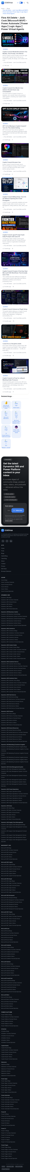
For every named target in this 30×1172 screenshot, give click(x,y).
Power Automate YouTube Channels (10, 1099)
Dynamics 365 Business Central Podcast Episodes (13, 625)
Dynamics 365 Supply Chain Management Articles (13, 835)
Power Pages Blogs (6, 1147)
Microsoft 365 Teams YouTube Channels (11, 916)
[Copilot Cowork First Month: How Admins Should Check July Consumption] (15, 76)
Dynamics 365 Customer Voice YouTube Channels (14, 682)
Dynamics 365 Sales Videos (8, 817)
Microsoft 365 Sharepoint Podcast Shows (11, 902)
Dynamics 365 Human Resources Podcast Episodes (14, 741)
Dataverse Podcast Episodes (8, 1075)
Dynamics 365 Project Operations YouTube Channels (14, 793)
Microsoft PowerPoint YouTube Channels (11, 982)
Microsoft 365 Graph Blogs (8, 881)
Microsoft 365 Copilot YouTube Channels (11, 866)
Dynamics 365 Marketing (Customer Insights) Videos (14, 759)
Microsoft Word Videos (7, 1006)
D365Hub (9, 3)
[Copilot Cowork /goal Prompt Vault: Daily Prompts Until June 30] (15, 223)
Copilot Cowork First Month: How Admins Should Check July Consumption (13, 89)
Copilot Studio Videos (6, 1056)
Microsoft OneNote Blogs (7, 947)
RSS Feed (3, 568)
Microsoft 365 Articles (6, 854)
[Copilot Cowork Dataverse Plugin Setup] (15, 297)
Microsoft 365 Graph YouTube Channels (11, 883)
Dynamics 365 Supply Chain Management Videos (13, 837)
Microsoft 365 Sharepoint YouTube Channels (12, 899)
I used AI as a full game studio (12, 343)
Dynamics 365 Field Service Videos (10, 706)
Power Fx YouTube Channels (8, 1133)
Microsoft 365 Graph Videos (8, 890)
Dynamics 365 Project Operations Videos (11, 800)
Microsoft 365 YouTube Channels (9, 850)
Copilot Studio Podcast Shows (8, 1052)
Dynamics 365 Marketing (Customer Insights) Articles (14, 757)
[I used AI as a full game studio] (15, 331)
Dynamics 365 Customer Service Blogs (11, 663)
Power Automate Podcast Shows (9, 1102)
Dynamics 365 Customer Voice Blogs (10, 680)
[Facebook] (7, 541)
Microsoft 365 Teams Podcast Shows (10, 918)
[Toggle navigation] (27, 2)
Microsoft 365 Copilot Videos (8, 873)
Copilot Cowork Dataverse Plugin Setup (15, 309)
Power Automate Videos (7, 1106)
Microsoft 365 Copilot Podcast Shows (10, 869)
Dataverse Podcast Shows (7, 1068)
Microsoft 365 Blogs (6, 847)
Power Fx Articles (5, 1137)
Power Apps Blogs (5, 1081)
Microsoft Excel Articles (7, 937)
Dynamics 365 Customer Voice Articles (11, 687)
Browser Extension (6, 571)
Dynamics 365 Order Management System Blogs (13, 769)
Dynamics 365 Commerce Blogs (9, 630)
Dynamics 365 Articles (6, 604)
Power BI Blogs (5, 1114)
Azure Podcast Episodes (7, 591)
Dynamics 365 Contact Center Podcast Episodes (13, 658)
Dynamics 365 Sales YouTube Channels (11, 810)
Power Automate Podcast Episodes (10, 1108)
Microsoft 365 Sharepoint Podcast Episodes (12, 908)
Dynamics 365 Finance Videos (8, 722)
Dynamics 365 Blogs (6, 597)
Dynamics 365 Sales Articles (8, 814)
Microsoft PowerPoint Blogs (8, 980)
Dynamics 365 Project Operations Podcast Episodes (14, 802)
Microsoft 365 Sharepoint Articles (9, 904)
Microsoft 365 (6, 845)
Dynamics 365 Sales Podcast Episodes (11, 819)
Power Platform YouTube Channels (10, 1016)
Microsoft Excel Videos (7, 939)
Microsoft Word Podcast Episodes (9, 1008)
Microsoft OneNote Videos (7, 956)
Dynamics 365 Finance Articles (9, 720)
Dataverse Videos (5, 1073)
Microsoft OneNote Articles (8, 954)
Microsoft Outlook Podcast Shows (9, 968)
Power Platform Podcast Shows (9, 1019)
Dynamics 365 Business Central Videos (11, 623)
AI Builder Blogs (5, 1031)
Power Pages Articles (6, 1154)
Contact (3, 563)
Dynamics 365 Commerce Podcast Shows (11, 635)
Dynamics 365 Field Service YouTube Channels (13, 699)
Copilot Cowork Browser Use (12, 162)
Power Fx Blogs (5, 1130)
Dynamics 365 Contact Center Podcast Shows (13, 651)
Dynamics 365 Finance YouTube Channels (12, 715)
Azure (3, 577)
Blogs (8, 8)
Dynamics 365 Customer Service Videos (11, 672)
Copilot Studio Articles (6, 1054)
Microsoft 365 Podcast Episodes (9, 859)
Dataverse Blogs (5, 1064)
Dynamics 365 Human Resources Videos (11, 739)
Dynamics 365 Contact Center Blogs (10, 647)
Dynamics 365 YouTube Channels (9, 599)
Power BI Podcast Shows (7, 1118)
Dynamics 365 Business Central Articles (11, 620)
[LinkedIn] (11, 541)
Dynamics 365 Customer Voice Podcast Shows (13, 685)
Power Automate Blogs (7, 1097)
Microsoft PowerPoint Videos (8, 989)
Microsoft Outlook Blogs (7, 964)
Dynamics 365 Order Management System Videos (13, 781)
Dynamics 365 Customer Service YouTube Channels (14, 666)
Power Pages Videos (6, 1156)
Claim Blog (4, 558)
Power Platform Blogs (6, 1014)
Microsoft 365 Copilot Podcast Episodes (11, 875)
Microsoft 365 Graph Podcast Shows (10, 885)
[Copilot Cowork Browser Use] (15, 150)
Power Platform (6, 1012)
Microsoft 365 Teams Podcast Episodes (11, 925)
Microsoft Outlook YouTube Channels (10, 966)
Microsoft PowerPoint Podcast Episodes (11, 991)
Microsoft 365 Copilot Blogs (8, 864)
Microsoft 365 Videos (6, 856)
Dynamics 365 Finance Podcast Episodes (11, 724)
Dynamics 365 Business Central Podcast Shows (13, 618)
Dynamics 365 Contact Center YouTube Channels (13, 649)
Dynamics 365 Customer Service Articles (11, 670)
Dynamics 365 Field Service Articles (10, 703)
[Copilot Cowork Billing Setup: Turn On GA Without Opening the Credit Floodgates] (15, 184)
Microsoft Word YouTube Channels (10, 999)
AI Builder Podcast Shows (7, 1035)
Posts (2, 550)
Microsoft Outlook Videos (7, 973)
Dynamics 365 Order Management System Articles (13, 779)
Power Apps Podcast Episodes (9, 1092)
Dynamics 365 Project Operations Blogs (11, 791)
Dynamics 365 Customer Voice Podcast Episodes (13, 691)
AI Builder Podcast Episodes (8, 1042)
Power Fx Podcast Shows (7, 1135)
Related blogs (6, 396)
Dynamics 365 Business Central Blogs (10, 614)
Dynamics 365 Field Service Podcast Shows (12, 701)
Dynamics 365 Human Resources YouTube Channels (14, 732)
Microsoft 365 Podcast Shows (8, 852)
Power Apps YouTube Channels (9, 1083)
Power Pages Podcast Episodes (9, 1158)
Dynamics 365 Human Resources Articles (11, 736)
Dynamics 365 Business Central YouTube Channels (14, 616)
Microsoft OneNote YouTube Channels (11, 949)
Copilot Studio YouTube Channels (9, 1050)
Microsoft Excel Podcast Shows (9, 935)
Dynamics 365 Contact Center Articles (11, 654)
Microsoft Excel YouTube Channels (10, 933)
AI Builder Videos (5, 1040)
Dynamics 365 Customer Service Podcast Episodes (14, 675)
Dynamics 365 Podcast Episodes (9, 608)
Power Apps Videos (6, 1090)
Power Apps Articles (6, 1087)
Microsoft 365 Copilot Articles (8, 871)
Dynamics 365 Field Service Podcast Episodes (12, 708)
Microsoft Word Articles (7, 1003)
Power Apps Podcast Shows (8, 1085)
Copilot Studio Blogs (6, 1047)
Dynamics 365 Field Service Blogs (9, 697)
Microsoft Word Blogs (6, 997)
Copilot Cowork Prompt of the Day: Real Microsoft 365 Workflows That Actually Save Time (15, 273)
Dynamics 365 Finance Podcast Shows (11, 718)
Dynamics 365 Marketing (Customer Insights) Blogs (14, 746)
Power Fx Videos (5, 1139)
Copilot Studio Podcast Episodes (9, 1059)
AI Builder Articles (5, 1038)
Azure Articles (4, 586)
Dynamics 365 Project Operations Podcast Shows (13, 796)
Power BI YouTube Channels (8, 1116)
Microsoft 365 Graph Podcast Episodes (11, 892)
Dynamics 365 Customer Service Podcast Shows (13, 668)
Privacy (3, 566)
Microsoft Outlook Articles (7, 970)
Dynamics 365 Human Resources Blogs (11, 730)
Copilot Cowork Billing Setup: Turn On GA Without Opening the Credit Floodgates (14, 198)
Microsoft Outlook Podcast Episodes (10, 975)
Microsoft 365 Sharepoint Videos (9, 906)
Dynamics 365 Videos (6, 606)
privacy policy (9, 520)
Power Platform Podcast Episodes (9, 1025)
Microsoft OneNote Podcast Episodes (10, 958)
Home (2, 8)
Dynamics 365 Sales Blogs (7, 808)
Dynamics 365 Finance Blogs (8, 713)
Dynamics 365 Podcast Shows (8, 602)
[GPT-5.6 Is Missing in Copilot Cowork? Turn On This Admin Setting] (15, 114)
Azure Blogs (4, 580)
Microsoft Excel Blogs (6, 930)
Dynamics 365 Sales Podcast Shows (10, 812)
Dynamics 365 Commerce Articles (9, 637)
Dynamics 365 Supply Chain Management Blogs (13, 824)
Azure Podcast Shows (6, 584)
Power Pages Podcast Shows (8, 1151)
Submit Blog (4, 556)
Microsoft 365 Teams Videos (8, 923)
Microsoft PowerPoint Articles (8, 987)
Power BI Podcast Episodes (8, 1125)
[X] (3, 541)
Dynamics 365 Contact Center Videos (10, 656)
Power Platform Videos (7, 1023)
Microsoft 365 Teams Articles (8, 921)
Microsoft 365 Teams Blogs (8, 914)
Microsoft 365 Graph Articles (8, 887)
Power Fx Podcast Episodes (8, 1142)
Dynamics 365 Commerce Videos (9, 639)
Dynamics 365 (5, 595)
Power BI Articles (5, 1120)
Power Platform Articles (7, 1021)
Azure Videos (4, 589)
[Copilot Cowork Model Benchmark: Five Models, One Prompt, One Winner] (15, 39)
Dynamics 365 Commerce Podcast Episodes (12, 641)
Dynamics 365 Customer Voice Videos (10, 689)
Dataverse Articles (5, 1071)
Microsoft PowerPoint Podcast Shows (10, 985)
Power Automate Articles (7, 1104)
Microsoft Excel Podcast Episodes (9, 942)
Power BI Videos (5, 1123)
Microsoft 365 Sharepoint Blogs (9, 897)
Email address (9, 506)
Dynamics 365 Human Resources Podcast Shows (13, 734)
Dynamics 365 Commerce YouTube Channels (12, 633)
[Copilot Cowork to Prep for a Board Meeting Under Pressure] (15, 366)
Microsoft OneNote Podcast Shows (10, 951)
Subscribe (19, 510)
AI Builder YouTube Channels (8, 1033)
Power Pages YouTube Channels (9, 1149)
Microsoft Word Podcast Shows (9, 1001)
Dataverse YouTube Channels (8, 1066)
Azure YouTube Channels (7, 582)
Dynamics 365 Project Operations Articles (11, 798)
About (2, 561)
